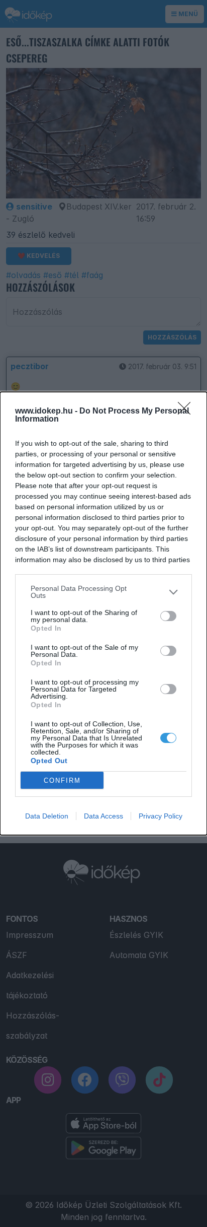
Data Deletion (46, 816)
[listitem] (103, 592)
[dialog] (103, 613)
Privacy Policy (160, 816)
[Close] (187, 411)
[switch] (168, 616)
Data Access (103, 816)
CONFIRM (62, 780)
